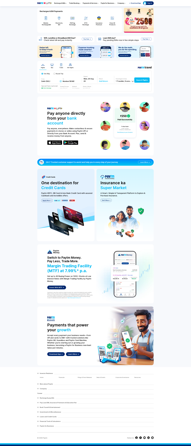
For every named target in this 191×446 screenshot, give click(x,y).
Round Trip (59, 73)
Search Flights (142, 80)
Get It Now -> (106, 200)
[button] (64, 87)
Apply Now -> (47, 200)
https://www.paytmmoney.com (74, 297)
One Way (47, 73)
